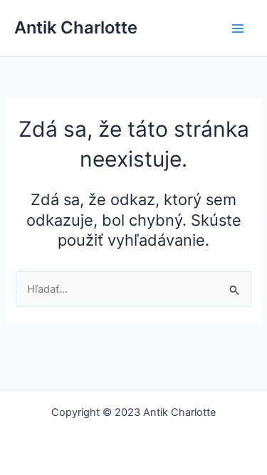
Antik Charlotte (75, 27)
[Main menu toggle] (238, 28)
